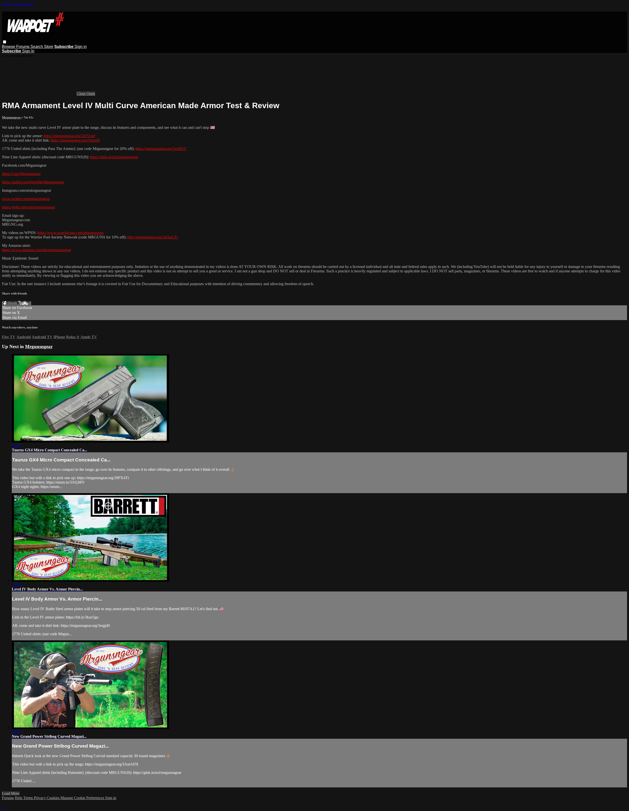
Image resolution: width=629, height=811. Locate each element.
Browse (9, 46)
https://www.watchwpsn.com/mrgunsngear (70, 233)
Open (90, 93)
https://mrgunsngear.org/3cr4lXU (160, 149)
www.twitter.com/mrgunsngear (26, 199)
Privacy (40, 798)
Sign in (80, 46)
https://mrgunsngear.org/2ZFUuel (69, 136)
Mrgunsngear (12, 117)
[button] (4, 42)
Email (26, 303)
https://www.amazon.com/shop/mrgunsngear (36, 250)
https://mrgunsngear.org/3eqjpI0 (75, 140)
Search (37, 46)
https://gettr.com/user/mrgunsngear (28, 207)
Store (48, 46)
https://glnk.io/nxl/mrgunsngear (114, 157)
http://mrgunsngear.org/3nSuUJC (152, 237)
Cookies (53, 798)
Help (19, 798)
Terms (28, 798)
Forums (23, 46)
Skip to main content (18, 4)
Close (81, 93)
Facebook (10, 303)
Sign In (28, 51)
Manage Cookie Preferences (82, 798)
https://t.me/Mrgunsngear (21, 174)
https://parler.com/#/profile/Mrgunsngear (33, 182)
